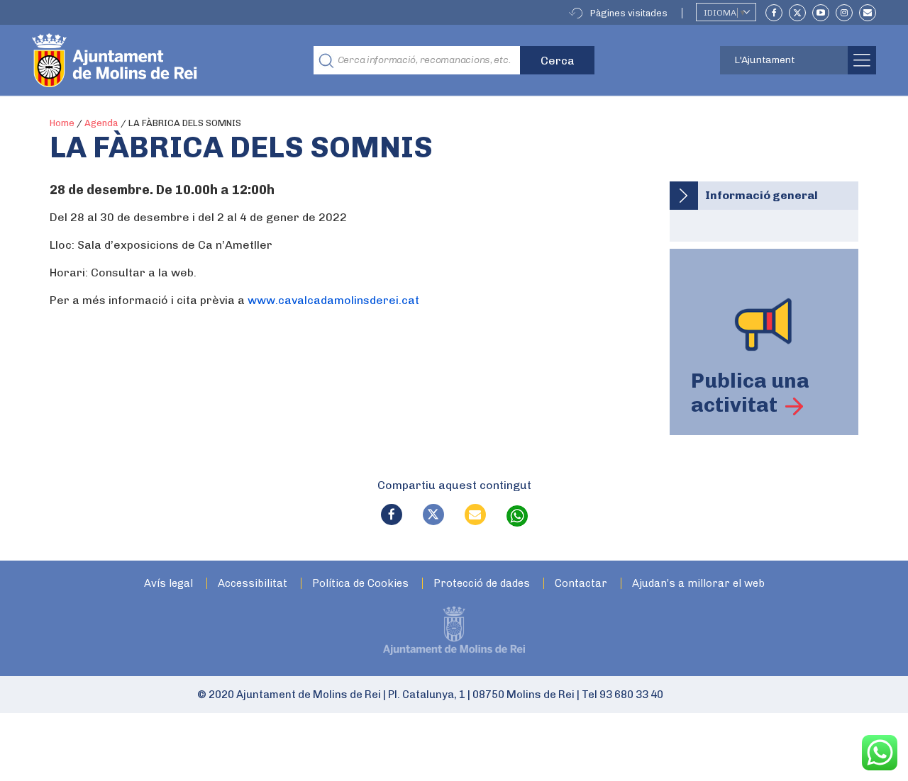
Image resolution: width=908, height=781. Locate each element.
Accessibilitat (252, 583)
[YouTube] (820, 12)
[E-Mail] (867, 12)
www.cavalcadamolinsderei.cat (335, 300)
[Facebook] (773, 12)
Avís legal (168, 583)
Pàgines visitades (629, 13)
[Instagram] (844, 12)
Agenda (101, 123)
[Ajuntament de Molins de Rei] (166, 60)
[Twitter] (797, 12)
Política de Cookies (360, 583)
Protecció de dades (481, 583)
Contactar (581, 583)
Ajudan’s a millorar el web (698, 583)
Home (62, 123)
